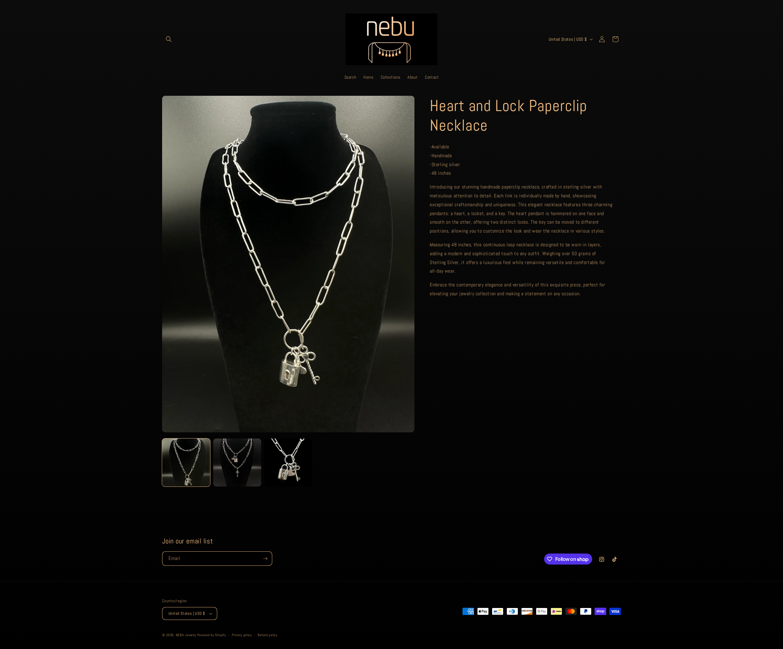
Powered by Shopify (211, 635)
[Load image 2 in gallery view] (237, 462)
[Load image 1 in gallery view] (186, 462)
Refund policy (267, 635)
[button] (169, 39)
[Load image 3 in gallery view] (288, 462)
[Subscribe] (265, 558)
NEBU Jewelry (186, 635)
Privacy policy (242, 635)
